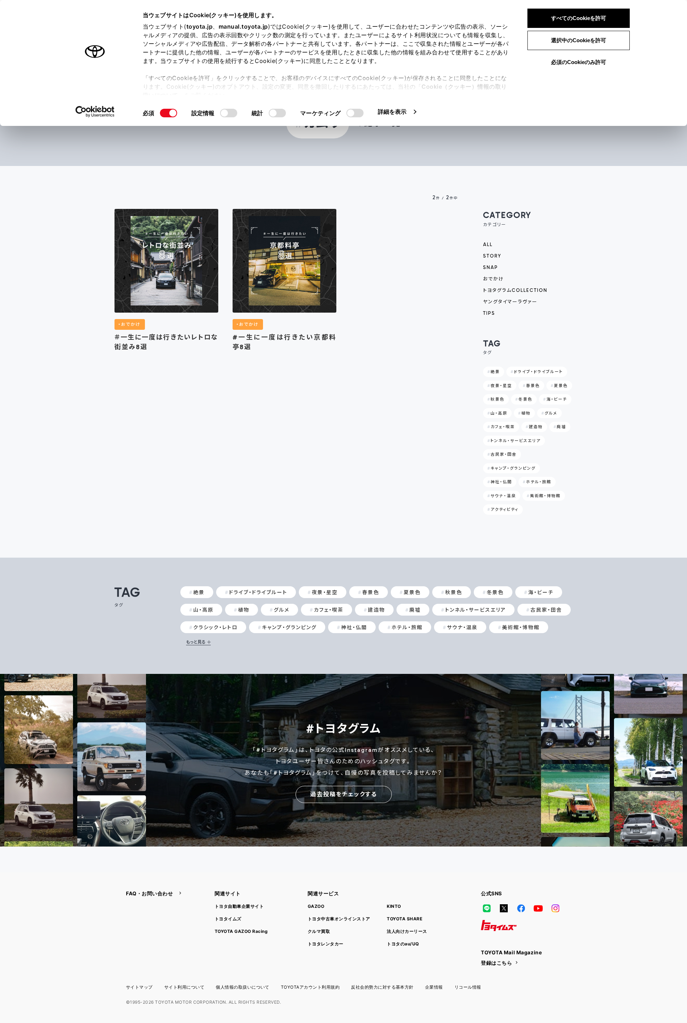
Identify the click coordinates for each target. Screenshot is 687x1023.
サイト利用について (184, 987)
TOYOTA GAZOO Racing (241, 931)
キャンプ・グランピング (513, 468)
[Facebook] (521, 908)
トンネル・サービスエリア (516, 441)
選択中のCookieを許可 (578, 40)
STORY (492, 256)
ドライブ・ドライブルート (538, 371)
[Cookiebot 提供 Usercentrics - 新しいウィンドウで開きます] (95, 111)
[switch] (228, 113)
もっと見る (196, 642)
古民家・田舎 (504, 454)
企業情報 (434, 987)
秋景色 (498, 399)
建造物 (536, 427)
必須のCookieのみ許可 (578, 62)
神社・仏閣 (501, 482)
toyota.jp (199, 26)
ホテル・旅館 (538, 482)
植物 (526, 413)
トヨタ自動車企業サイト (239, 906)
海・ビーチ (556, 399)
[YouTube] (538, 908)
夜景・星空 (501, 385)
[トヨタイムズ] (499, 925)
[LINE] (486, 908)
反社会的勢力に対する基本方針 (382, 987)
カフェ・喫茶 (503, 427)
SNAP (490, 267)
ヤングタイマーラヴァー (510, 301)
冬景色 (525, 399)
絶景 (495, 371)
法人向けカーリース (407, 931)
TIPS (489, 313)
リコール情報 (467, 987)
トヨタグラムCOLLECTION (515, 290)
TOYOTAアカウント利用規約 (310, 987)
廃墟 (561, 427)
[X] (504, 908)
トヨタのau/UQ (403, 943)
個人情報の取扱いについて (242, 987)
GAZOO (316, 906)
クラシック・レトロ (215, 628)
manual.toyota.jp (243, 26)
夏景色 (561, 385)
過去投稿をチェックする (343, 794)
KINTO (394, 906)
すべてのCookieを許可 (578, 18)
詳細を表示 (392, 111)
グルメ (551, 413)
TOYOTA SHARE (404, 918)
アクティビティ (504, 509)
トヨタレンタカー (326, 943)
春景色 (533, 385)
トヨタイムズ (228, 918)
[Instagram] (555, 908)
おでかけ (493, 279)
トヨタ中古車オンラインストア (339, 918)
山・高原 (499, 413)
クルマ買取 (319, 931)
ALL (488, 244)
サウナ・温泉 (503, 496)
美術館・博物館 (545, 496)
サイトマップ (139, 987)
